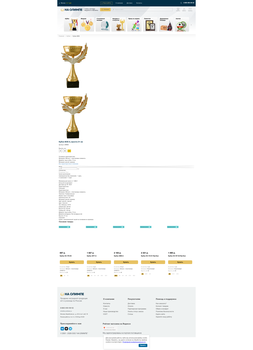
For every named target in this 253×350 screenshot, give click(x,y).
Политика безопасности (165, 311)
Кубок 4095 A (118, 256)
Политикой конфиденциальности (134, 342)
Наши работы (107, 3)
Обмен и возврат (162, 309)
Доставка (129, 3)
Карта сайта (160, 314)
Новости (106, 306)
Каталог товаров (162, 306)
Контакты (139, 3)
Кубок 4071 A (91, 256)
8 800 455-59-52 (189, 3)
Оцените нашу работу (164, 317)
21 (60, 150)
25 (65, 150)
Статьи (130, 314)
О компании (119, 3)
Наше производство (110, 311)
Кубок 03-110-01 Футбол (150, 256)
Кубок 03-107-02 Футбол (177, 256)
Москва (63, 3)
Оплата (130, 306)
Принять (143, 345)
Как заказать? (161, 303)
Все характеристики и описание (68, 164)
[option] (71, 24)
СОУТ (105, 314)
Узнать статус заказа (135, 311)
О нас (105, 309)
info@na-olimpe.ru (66, 311)
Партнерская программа (137, 309)
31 (69, 150)
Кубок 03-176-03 (65, 256)
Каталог (106, 9)
